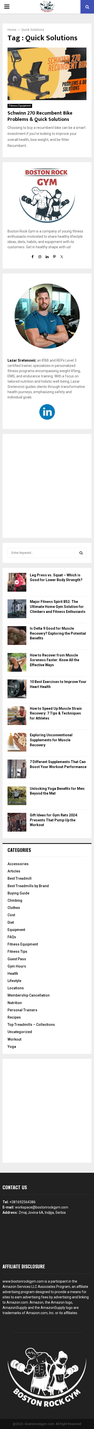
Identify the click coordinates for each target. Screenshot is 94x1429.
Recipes (14, 1017)
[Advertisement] (47, 486)
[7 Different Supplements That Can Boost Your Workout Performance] (17, 770)
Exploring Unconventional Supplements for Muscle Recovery (51, 740)
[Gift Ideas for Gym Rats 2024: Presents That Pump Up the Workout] (17, 823)
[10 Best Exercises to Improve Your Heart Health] (17, 689)
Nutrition (15, 1003)
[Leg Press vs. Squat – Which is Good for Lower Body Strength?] (17, 583)
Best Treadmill (20, 878)
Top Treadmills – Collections (31, 1025)
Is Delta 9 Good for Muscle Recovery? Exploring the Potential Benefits (58, 633)
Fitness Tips (17, 951)
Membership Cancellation (29, 995)
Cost (11, 915)
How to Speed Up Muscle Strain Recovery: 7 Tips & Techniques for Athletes (56, 713)
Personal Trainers (22, 1010)
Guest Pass (17, 959)
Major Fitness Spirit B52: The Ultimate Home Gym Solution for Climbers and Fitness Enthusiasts (57, 606)
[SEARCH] (81, 553)
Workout (14, 1039)
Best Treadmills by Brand (28, 886)
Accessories (18, 864)
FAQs (12, 937)
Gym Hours (17, 966)
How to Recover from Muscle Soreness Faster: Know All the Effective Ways (54, 660)
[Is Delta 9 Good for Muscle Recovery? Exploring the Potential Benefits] (17, 636)
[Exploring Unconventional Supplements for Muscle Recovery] (17, 743)
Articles (14, 871)
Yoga (12, 1047)
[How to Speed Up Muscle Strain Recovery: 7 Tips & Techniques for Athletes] (17, 716)
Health (13, 974)
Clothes (14, 908)
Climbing (15, 900)
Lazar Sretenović (22, 360)
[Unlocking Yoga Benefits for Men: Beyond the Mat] (17, 796)
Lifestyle (14, 981)
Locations (16, 988)
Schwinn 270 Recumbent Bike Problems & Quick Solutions (40, 116)
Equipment (16, 930)
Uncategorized (20, 1032)
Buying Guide (18, 893)
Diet (11, 922)
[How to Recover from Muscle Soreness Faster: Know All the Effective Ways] (17, 663)
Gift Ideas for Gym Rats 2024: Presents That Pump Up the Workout (54, 820)
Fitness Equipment (20, 105)
